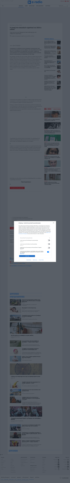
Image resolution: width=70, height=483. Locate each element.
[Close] (54, 223)
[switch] (48, 240)
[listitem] (35, 237)
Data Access (35, 259)
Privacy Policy (41, 259)
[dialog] (35, 241)
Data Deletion (28, 259)
